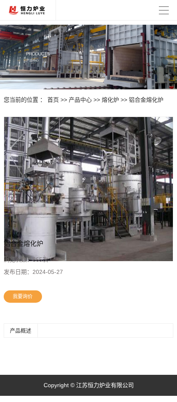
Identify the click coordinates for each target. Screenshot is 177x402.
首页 (53, 99)
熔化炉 (110, 99)
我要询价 (23, 296)
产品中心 (80, 99)
